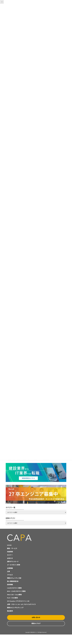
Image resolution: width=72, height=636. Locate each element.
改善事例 (10, 551)
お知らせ (10, 558)
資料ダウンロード (13, 561)
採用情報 (10, 584)
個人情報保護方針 (13, 581)
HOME (9, 545)
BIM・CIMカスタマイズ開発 (16, 591)
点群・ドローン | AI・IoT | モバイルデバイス (21, 604)
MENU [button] (1, 1)
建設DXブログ (36, 623)
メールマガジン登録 (13, 565)
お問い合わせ (36, 617)
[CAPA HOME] (36, 538)
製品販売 (10, 611)
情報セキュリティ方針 (14, 578)
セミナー (10, 555)
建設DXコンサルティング (15, 607)
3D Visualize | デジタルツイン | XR (18, 601)
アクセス (10, 575)
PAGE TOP (68, 615)
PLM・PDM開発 (12, 598)
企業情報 (10, 568)
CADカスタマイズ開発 (14, 588)
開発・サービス (12, 548)
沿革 (8, 571)
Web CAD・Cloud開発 (14, 594)
